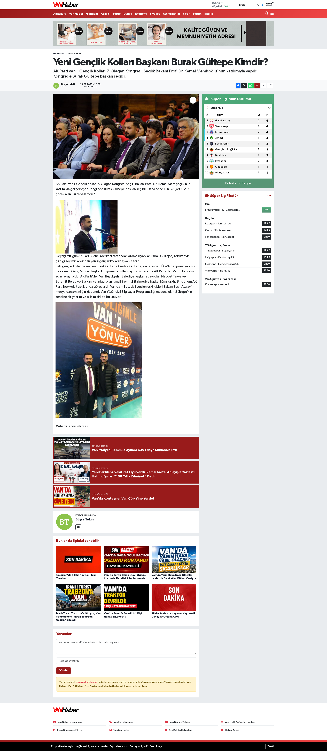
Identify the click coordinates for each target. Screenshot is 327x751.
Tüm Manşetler (121, 730)
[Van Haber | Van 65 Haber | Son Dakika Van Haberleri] (66, 4)
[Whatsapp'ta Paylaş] (251, 85)
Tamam (270, 746)
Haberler (58, 54)
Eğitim (197, 13)
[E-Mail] (78, 527)
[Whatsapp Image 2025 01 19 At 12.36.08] (99, 360)
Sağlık (208, 13)
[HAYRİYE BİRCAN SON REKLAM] (163, 33)
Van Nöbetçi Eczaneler (70, 722)
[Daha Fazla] (257, 85)
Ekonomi (141, 13)
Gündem (92, 13)
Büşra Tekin (84, 519)
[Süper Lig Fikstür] (269, 195)
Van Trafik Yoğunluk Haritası (240, 722)
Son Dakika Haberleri (180, 730)
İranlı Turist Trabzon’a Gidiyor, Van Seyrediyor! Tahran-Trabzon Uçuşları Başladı (78, 616)
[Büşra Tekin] (64, 521)
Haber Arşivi (232, 730)
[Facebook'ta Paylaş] (238, 85)
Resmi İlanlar (171, 13)
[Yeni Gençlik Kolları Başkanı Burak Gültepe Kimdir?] (126, 136)
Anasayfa (59, 13)
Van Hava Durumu (123, 722)
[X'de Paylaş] (244, 85)
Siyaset (155, 13)
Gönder (64, 670)
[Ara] (267, 13)
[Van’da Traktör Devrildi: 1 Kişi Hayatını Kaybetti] (126, 597)
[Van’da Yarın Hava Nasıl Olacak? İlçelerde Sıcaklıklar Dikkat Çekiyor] (174, 559)
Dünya (127, 13)
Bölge (116, 13)
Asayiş (105, 13)
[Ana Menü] (271, 13)
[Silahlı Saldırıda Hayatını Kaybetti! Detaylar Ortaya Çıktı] (174, 597)
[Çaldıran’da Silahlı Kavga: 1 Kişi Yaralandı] (78, 559)
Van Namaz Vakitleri (180, 722)
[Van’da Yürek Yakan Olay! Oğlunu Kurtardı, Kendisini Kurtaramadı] (126, 559)
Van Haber (76, 13)
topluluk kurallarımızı (87, 682)
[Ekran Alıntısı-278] (87, 226)
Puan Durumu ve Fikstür (70, 730)
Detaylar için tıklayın (238, 183)
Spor (186, 13)
